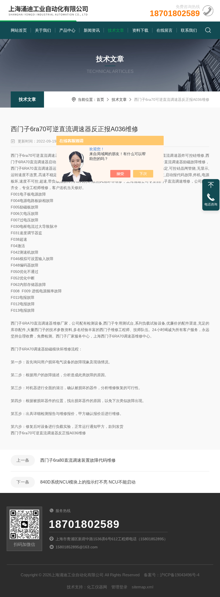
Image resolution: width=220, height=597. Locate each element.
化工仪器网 (97, 587)
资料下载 (140, 30)
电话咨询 (210, 204)
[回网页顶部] (211, 185)
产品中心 (67, 30)
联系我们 (189, 30)
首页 (100, 99)
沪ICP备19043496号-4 (179, 575)
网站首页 (19, 30)
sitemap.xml (142, 587)
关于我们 (43, 30)
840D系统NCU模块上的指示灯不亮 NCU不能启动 (87, 482)
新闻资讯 (92, 30)
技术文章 (116, 30)
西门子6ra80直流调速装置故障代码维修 (78, 460)
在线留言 (164, 30)
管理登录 (119, 587)
